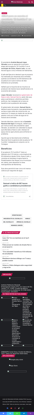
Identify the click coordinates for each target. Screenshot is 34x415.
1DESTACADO (17, 215)
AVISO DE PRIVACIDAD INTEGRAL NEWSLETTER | (15, 399)
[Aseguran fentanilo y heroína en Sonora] (6, 347)
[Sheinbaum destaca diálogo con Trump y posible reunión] (6, 322)
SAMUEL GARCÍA (17, 225)
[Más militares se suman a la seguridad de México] (17, 347)
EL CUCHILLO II (8, 222)
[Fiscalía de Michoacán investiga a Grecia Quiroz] (28, 322)
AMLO (28, 218)
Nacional (4, 13)
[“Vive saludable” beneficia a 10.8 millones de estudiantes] (28, 308)
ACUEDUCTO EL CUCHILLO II (13, 218)
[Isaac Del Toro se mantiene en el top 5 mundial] (6, 300)
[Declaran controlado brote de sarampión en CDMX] (28, 347)
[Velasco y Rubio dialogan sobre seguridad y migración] (17, 331)
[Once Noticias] (17, 2)
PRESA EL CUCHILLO (23, 222)
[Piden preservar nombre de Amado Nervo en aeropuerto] (17, 302)
